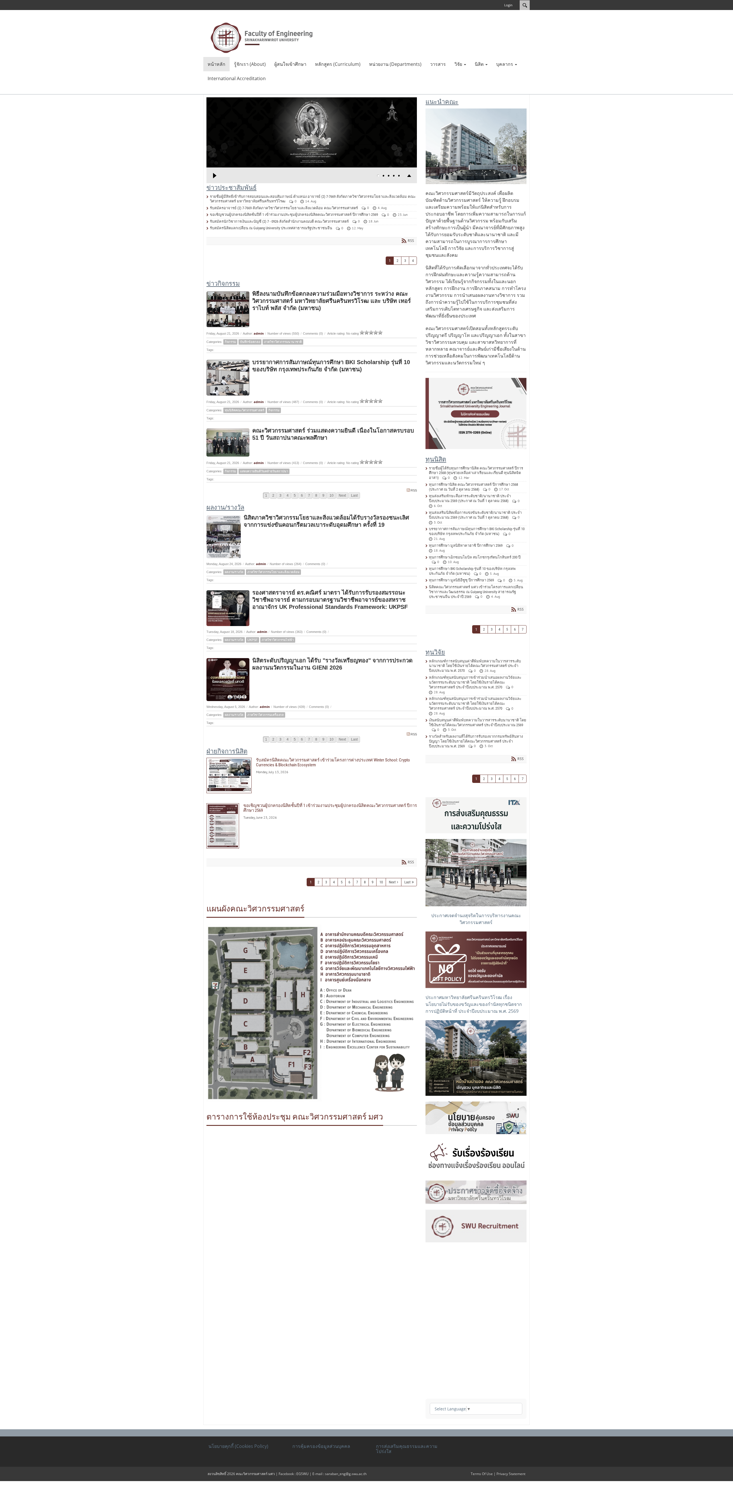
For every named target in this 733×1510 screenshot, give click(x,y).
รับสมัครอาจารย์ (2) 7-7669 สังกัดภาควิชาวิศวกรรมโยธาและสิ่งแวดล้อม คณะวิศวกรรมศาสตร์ (284, 208)
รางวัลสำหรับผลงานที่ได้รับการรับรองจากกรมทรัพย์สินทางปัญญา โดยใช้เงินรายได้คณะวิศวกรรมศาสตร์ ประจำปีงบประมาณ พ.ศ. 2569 (476, 741)
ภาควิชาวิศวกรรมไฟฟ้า (278, 639)
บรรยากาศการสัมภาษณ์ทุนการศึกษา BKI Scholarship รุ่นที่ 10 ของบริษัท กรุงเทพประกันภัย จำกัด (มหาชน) (477, 531)
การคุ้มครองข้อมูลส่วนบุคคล (321, 1446)
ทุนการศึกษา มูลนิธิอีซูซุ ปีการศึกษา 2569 (461, 580)
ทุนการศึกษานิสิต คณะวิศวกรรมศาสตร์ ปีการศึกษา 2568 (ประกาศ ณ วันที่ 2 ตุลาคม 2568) (473, 487)
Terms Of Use (482, 1473)
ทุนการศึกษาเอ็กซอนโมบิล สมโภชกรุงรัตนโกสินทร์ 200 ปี (475, 557)
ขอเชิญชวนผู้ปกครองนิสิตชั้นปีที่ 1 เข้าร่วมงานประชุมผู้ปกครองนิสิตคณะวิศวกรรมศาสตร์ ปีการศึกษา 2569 (294, 214)
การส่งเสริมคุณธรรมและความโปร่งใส (407, 1448)
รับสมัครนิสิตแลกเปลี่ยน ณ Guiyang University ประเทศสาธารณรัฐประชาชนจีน (271, 228)
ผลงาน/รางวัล (234, 572)
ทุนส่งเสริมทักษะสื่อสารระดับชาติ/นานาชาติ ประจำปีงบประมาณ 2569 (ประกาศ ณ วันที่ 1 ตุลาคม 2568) (470, 498)
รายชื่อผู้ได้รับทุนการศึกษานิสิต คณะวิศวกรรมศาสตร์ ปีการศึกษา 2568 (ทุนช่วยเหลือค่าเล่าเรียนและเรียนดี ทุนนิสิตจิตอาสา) (476, 473)
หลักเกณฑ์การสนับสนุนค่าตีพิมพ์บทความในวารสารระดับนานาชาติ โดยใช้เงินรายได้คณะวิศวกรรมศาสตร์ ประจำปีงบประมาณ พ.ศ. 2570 (475, 666)
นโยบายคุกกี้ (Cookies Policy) (238, 1446)
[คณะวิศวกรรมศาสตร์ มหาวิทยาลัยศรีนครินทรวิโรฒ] (261, 37)
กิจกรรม (230, 342)
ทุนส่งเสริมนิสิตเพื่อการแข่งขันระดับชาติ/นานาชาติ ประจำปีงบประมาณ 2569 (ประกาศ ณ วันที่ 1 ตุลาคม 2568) (475, 515)
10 (332, 496)
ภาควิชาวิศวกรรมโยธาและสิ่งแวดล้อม (273, 572)
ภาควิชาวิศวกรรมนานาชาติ (283, 342)
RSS (414, 490)
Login (508, 5)
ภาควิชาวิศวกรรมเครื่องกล (265, 714)
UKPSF (252, 639)
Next (342, 496)
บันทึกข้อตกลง (250, 342)
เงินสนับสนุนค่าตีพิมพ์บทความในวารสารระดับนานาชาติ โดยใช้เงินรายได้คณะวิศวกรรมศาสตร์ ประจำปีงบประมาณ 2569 (477, 722)
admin (259, 333)
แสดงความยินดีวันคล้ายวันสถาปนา (264, 471)
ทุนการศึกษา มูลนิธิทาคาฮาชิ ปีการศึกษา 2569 (466, 545)
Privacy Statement (510, 1473)
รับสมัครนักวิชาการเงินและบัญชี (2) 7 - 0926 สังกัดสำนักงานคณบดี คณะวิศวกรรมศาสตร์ (279, 221)
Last (354, 496)
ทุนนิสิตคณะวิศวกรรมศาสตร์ (244, 410)
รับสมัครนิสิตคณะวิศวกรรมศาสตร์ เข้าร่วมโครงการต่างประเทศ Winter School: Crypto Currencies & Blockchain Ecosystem (311, 775)
